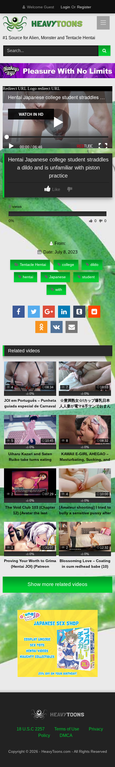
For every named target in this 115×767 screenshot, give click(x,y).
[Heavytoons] (47, 24)
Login (65, 7)
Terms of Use (66, 729)
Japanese (57, 277)
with (58, 289)
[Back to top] (98, 751)
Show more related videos (57, 584)
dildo (94, 264)
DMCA (66, 735)
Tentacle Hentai (33, 264)
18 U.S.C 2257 (31, 729)
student (88, 277)
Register (84, 7)
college (68, 264)
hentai (28, 277)
